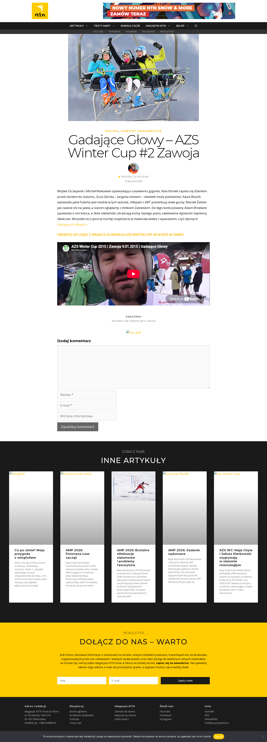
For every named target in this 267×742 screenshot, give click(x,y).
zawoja (151, 320)
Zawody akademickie (141, 131)
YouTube (98, 31)
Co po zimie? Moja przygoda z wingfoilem (29, 553)
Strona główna (78, 711)
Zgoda (218, 736)
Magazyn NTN (156, 25)
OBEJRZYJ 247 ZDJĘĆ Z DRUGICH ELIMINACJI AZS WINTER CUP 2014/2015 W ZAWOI (120, 235)
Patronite (114, 31)
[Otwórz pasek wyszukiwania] (196, 25)
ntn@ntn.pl (31, 723)
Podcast (74, 719)
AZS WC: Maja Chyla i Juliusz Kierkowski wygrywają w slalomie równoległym (235, 557)
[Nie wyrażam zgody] (262, 736)
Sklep (180, 25)
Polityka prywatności (217, 723)
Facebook (131, 31)
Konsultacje (130, 25)
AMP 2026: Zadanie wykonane (184, 552)
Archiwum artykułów (82, 715)
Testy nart (102, 25)
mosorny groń (138, 320)
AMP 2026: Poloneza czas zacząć (78, 553)
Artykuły (77, 25)
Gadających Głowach (72, 224)
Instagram (148, 31)
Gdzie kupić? (122, 719)
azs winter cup (120, 320)
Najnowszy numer (125, 715)
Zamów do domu (125, 711)
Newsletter (167, 31)
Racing (112, 131)
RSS (207, 715)
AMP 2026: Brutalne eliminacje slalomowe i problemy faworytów (133, 557)
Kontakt (209, 711)
